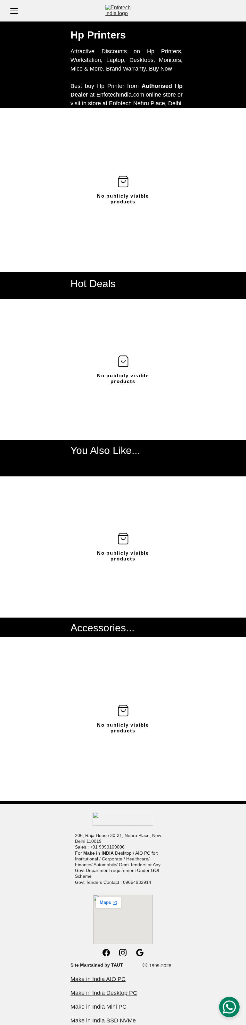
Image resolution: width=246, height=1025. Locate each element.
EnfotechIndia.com (120, 94)
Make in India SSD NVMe (103, 1020)
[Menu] (14, 11)
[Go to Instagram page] (126, 952)
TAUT (117, 965)
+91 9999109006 (107, 847)
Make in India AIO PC (98, 979)
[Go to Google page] (140, 952)
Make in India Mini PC (98, 1007)
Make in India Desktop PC (103, 993)
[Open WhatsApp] (229, 1007)
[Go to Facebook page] (109, 952)
